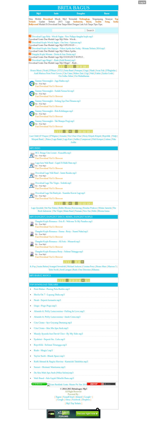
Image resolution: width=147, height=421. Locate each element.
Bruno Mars (101, 266)
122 (80, 203)
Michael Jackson (74, 266)
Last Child (34, 136)
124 (88, 203)
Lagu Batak (57, 139)
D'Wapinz (54, 136)
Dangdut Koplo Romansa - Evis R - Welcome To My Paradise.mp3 (63, 221)
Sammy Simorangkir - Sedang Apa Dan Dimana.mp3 (57, 101)
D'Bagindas (111, 70)
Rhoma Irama (103, 211)
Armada (62, 136)
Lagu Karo (67, 139)
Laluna (107, 139)
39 (76, 262)
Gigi (87, 73)
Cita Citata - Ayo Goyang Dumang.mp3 (53, 322)
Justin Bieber (42, 266)
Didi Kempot (97, 139)
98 (78, 66)
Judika (76, 139)
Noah (45, 70)
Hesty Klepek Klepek (92, 136)
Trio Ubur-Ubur (74, 136)
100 (84, 66)
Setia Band (68, 70)
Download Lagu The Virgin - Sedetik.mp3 (53, 183)
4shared (79, 397)
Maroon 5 (112, 266)
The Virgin (57, 211)
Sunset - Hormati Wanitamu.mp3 (49, 367)
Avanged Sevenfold (57, 266)
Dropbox (86, 399)
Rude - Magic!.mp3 (43, 350)
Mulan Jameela (105, 208)
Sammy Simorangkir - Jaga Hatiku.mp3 (52, 81)
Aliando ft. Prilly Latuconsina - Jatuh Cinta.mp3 (57, 316)
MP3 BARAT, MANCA (40, 275)
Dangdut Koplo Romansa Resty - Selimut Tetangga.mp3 (59, 251)
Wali (92, 73)
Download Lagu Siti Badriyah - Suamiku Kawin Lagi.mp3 (60, 193)
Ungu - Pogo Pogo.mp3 (45, 305)
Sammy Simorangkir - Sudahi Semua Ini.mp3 (54, 91)
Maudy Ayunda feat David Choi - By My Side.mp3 (58, 333)
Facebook (76, 399)
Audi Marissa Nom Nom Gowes (48, 73)
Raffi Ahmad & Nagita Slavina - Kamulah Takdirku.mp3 (61, 361)
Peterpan (78, 70)
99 (81, 66)
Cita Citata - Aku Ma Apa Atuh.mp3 (51, 328)
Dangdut (81, 13)
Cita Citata (67, 73)
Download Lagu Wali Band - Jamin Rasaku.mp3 (55, 173)
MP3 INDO (35, 148)
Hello (94, 211)
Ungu (86, 70)
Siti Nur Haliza (51, 208)
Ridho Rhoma (65, 208)
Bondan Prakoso (90, 208)
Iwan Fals (100, 70)
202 (84, 131)
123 (84, 203)
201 (80, 131)
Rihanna (95, 269)
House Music (36, 70)
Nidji (114, 136)
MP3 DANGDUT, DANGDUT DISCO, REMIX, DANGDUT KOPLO (61, 217)
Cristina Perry (89, 266)
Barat (106, 13)
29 (70, 280)
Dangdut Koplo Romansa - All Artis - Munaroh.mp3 (57, 241)
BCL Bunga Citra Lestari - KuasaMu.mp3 (53, 153)
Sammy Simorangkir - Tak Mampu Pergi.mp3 (54, 121)
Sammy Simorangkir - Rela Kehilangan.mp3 (54, 111)
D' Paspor (44, 136)
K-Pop (33, 266)
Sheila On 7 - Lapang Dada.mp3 (49, 294)
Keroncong (77, 208)
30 (73, 280)
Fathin (98, 73)
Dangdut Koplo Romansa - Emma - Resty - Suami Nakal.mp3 (61, 231)
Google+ (88, 397)
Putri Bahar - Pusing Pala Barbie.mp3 (52, 289)
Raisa (48, 139)
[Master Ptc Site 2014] (67, 384)
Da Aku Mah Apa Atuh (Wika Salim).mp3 (54, 372)
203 (88, 131)
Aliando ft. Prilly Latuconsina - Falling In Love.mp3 (59, 311)
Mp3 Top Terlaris (73, 403)
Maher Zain (78, 73)
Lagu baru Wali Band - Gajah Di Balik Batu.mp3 (56, 163)
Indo (56, 13)
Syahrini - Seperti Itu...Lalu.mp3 (49, 339)
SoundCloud (68, 397)
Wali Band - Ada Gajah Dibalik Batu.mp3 (54, 378)
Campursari (86, 139)
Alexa (67, 399)
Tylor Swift (53, 269)
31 (76, 280)
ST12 (60, 70)
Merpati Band (37, 139)
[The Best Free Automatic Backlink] (94, 384)
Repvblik (106, 136)
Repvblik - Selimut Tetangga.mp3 (50, 344)
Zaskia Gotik (107, 73)
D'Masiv (53, 70)
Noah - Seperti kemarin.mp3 (47, 300)
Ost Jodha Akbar (66, 76)
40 (67, 131)
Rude (75, 269)
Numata (78, 211)
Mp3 (38, 13)
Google (60, 399)
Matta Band (69, 211)
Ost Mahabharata (82, 76)
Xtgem (58, 397)
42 (73, 131)
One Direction (85, 269)
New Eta (86, 211)
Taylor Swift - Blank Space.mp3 (49, 356)
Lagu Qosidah (37, 208)
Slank (92, 70)
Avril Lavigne (65, 269)
